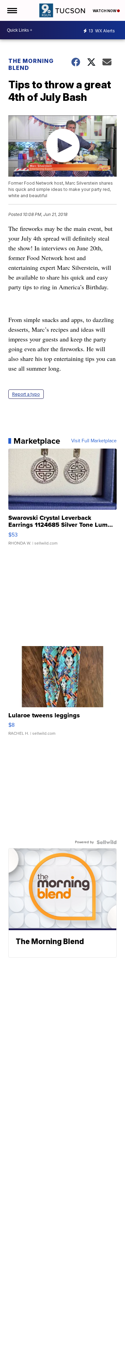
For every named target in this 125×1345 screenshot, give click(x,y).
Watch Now (105, 11)
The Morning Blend (30, 64)
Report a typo (26, 394)
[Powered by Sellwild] (107, 842)
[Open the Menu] (11, 10)
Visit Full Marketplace (94, 440)
